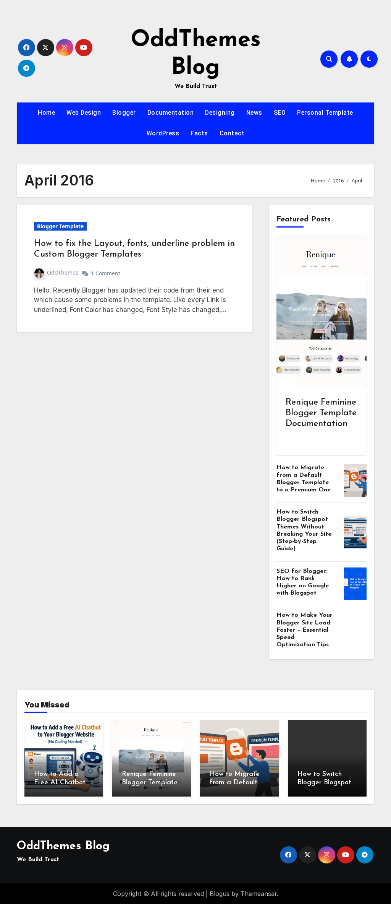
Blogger (124, 112)
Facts (199, 133)
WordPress (163, 133)
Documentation (170, 112)
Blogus (219, 893)
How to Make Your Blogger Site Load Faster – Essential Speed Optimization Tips (304, 630)
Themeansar (259, 893)
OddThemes (62, 272)
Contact (232, 133)
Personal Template (325, 112)
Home (46, 112)
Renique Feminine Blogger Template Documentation (321, 413)
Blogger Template (60, 226)
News (254, 112)
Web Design (83, 112)
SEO (280, 112)
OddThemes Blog (63, 846)
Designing (220, 112)
